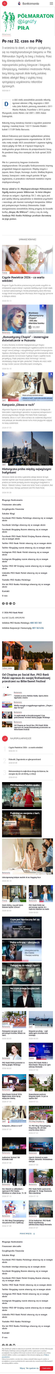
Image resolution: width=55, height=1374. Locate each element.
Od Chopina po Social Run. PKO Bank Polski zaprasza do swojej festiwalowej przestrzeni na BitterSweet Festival (32, 727)
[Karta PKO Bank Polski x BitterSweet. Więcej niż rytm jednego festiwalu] (41, 1051)
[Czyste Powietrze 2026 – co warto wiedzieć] (27, 259)
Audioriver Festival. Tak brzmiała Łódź (11, 1159)
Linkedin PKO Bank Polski (24, 574)
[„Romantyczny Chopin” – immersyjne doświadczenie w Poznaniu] (27, 319)
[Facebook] (3, 603)
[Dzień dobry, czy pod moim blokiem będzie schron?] (14, 893)
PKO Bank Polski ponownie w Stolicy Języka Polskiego (13, 1064)
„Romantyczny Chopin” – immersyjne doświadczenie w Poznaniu (25, 339)
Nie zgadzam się (32, 1368)
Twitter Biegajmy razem (26, 548)
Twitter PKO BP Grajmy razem (26, 567)
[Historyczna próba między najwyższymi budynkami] (27, 448)
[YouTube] (14, 603)
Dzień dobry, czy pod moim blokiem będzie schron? (12, 906)
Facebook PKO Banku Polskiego (27, 519)
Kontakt (5, 591)
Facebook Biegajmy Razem (25, 530)
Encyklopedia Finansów (13, 509)
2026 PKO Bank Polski (13, 612)
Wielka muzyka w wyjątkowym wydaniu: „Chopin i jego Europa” (33, 707)
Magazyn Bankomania (12, 500)
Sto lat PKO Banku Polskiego (26, 585)
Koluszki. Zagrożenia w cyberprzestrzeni (25, 759)
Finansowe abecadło (11, 504)
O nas (5, 596)
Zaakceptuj (46, 1368)
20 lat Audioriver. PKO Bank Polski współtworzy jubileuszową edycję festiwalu (40, 1222)
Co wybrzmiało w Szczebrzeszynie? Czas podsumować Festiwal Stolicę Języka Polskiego (32, 717)
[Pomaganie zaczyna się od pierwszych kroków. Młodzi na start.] (14, 1019)
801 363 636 (38, 628)
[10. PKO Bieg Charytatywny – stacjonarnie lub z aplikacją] (14, 1208)
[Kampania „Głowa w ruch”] (27, 386)
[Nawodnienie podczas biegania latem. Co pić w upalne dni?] (41, 1082)
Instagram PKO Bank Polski (25, 553)
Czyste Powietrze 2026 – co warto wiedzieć (23, 279)
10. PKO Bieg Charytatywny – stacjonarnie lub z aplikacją (13, 1222)
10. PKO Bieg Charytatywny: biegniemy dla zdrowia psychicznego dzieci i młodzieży (40, 1128)
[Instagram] (7, 603)
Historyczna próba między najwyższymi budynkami (26, 471)
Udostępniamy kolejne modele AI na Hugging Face (21, 877)
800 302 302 (36, 623)
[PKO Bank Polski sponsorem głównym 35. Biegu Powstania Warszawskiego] (41, 1177)
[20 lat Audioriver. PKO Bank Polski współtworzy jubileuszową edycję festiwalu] (41, 1208)
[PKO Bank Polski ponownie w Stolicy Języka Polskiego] (14, 1051)
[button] (4, 3)
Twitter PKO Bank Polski (27, 543)
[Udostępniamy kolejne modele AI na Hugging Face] (27, 856)
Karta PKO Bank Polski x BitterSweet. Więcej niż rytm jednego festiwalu (40, 1065)
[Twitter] (10, 603)
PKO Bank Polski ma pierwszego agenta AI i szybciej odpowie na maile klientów (39, 907)
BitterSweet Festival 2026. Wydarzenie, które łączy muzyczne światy (12, 1096)
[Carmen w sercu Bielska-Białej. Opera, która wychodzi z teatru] (7, 695)
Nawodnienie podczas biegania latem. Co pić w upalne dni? (38, 1096)
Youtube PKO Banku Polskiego (16, 580)
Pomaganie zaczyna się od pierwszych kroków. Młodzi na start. (13, 1033)
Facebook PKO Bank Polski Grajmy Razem (26, 537)
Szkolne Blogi (8, 514)
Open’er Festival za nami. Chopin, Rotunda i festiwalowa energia (40, 1159)
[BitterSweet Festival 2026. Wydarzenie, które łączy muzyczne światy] (14, 1082)
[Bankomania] (28, 3)
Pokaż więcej (26, 1234)
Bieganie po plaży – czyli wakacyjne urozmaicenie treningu (38, 1033)
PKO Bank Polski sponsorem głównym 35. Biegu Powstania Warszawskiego (40, 1191)
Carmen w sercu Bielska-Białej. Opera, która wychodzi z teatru (31, 697)
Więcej (22, 1368)
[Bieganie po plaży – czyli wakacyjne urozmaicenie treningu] (41, 1019)
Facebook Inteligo (24, 525)
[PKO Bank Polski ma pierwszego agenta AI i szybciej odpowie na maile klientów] (41, 893)
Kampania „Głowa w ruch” (18, 405)
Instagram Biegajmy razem (25, 560)
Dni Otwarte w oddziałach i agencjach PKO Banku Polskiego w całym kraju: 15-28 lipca (14, 1191)
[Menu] (51, 3)
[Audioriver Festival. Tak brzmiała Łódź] (14, 1145)
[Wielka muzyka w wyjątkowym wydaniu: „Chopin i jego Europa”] (7, 704)
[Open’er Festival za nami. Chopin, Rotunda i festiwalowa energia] (41, 1145)
